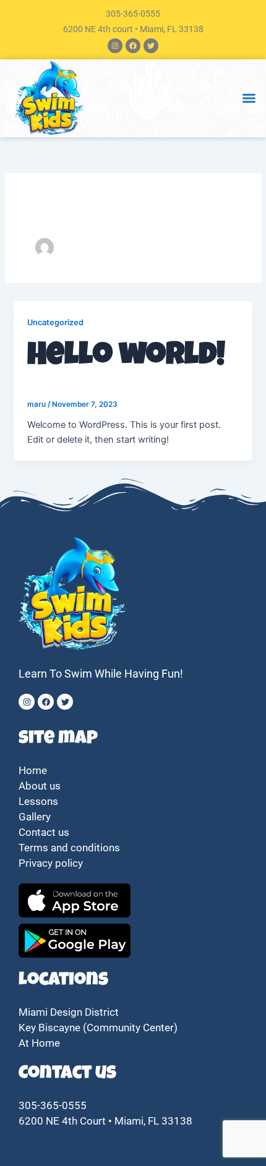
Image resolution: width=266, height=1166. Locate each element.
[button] (249, 98)
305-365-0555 (133, 14)
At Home (39, 1043)
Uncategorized (55, 322)
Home (33, 770)
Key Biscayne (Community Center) (98, 1027)
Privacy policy (52, 863)
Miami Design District (69, 1012)
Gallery (35, 817)
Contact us (44, 832)
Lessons (38, 801)
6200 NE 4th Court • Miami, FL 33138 (105, 1121)
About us (40, 786)
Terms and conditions (69, 847)
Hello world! (126, 357)
